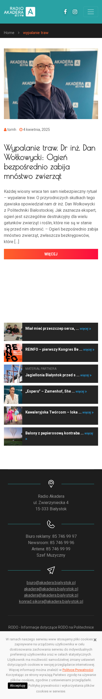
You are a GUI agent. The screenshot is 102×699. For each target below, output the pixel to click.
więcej (51, 254)
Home (9, 32)
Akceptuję (17, 685)
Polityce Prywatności (78, 670)
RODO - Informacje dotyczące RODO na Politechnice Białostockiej (51, 630)
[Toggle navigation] (90, 12)
